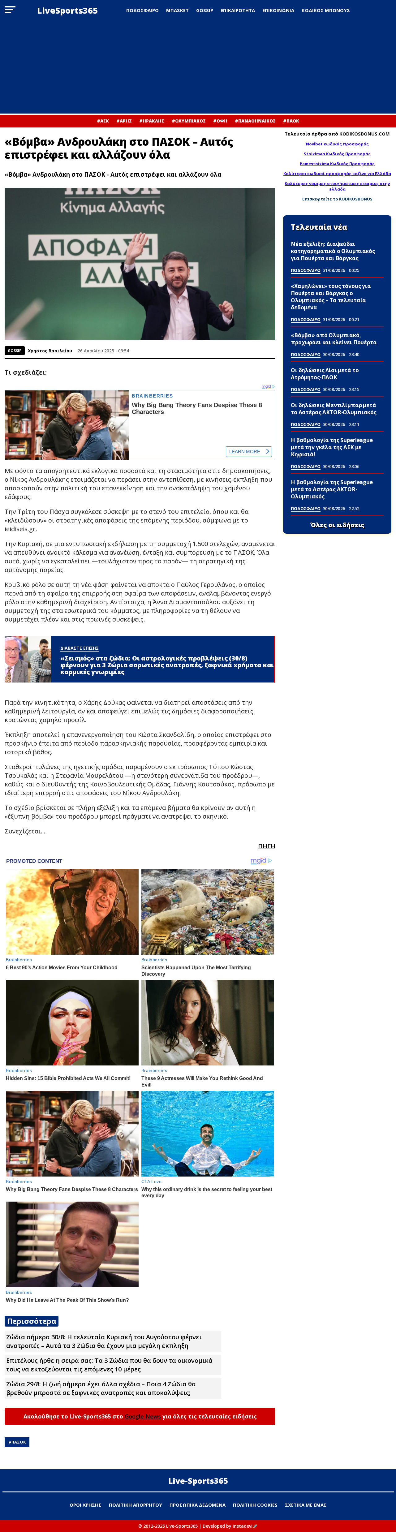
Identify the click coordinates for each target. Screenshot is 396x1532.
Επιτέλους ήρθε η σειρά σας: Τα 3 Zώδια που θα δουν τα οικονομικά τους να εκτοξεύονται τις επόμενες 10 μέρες (109, 1364)
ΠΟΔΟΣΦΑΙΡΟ (142, 10)
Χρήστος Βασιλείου (50, 351)
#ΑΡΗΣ (124, 121)
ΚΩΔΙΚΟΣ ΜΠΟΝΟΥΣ (326, 10)
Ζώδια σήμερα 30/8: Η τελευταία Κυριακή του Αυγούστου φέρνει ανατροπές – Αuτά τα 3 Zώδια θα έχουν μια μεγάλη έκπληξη (104, 1341)
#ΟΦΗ (220, 121)
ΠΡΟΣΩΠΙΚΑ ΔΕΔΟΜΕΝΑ (198, 1505)
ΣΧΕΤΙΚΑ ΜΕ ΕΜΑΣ (306, 1505)
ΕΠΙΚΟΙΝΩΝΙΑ (278, 10)
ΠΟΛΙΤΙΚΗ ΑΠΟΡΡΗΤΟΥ (135, 1505)
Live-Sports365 (198, 1480)
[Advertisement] (198, 67)
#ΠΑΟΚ (291, 121)
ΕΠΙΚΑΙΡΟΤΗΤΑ (238, 10)
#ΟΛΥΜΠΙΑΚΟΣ (189, 121)
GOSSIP (204, 10)
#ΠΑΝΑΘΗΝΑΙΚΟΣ (255, 121)
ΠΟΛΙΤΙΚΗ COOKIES (255, 1505)
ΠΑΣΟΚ (18, 1442)
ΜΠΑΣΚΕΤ (177, 10)
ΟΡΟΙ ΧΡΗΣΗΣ (85, 1505)
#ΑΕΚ (103, 121)
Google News (143, 1416)
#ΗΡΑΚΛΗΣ (151, 121)
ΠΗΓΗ (266, 846)
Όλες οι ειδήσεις (337, 525)
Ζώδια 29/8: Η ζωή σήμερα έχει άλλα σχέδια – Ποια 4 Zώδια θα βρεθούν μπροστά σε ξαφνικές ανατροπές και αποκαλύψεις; (101, 1388)
